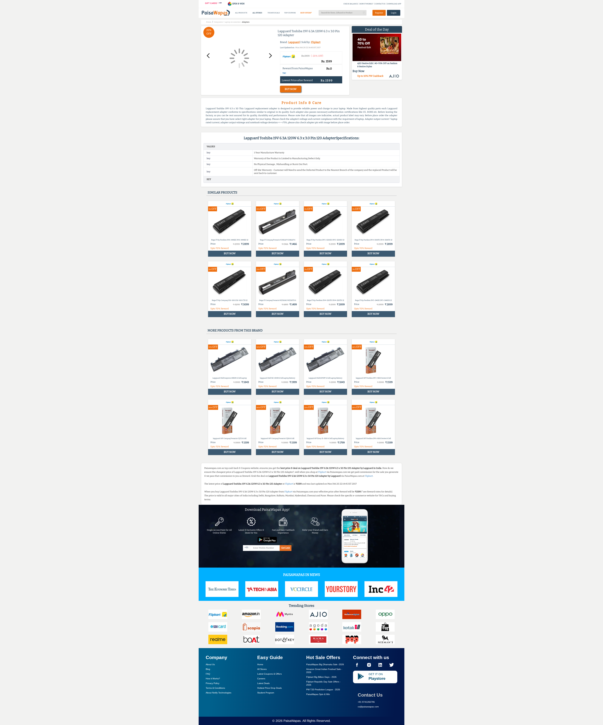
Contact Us (370, 695)
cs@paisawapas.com (368, 706)
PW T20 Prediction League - (323, 689)
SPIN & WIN (238, 3)
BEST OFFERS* (306, 13)
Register (379, 12)
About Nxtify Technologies (218, 692)
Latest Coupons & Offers (269, 674)
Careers (261, 678)
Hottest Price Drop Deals (269, 688)
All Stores (262, 669)
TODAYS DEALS (274, 13)
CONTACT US (380, 4)
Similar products (222, 192)
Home (260, 664)
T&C (284, 73)
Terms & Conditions (215, 688)
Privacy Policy (212, 683)
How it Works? (213, 678)
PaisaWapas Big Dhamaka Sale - (325, 664)
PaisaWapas (292, 720)
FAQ (208, 674)
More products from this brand (235, 330)
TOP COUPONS (290, 13)
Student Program (265, 692)
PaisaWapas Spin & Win (318, 694)
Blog (208, 669)
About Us (210, 664)
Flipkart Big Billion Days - (321, 677)
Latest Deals (263, 683)
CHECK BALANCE (350, 4)
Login (394, 12)
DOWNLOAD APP (394, 4)
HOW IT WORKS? (366, 4)
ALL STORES (257, 13)
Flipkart (316, 42)
